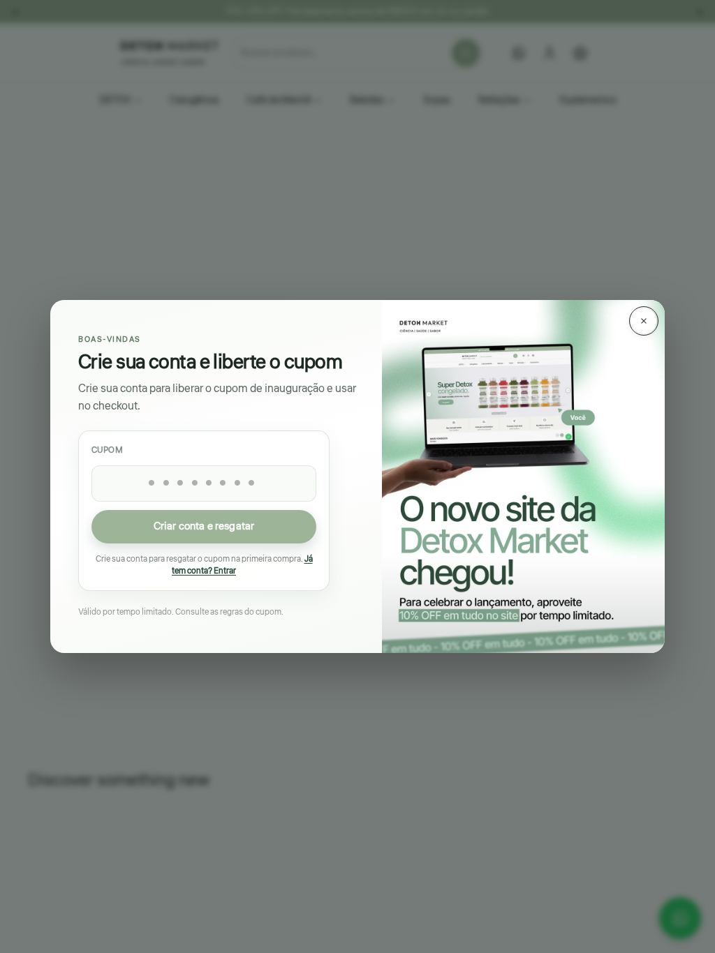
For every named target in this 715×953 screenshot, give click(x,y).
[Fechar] (643, 320)
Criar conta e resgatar (204, 526)
